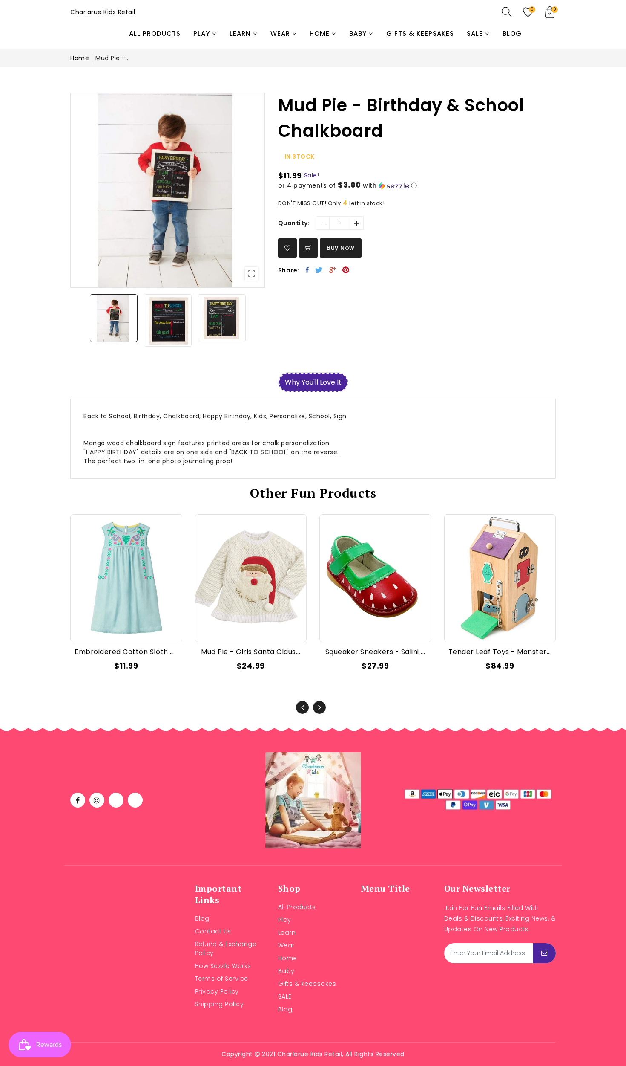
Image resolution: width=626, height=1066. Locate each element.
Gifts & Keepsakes (307, 983)
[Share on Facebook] (307, 270)
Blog (202, 918)
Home (79, 58)
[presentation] (302, 707)
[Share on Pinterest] (346, 270)
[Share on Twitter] (319, 270)
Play (284, 919)
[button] (417, 185)
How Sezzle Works (223, 966)
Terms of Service (221, 978)
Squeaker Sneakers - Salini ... (375, 652)
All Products (297, 907)
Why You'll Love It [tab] (313, 382)
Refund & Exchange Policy (226, 948)
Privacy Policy (217, 991)
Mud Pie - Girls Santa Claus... (250, 652)
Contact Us (213, 931)
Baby (286, 971)
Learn (287, 932)
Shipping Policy (219, 1004)
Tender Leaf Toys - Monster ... (500, 652)
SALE (285, 996)
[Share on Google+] (332, 270)
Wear (286, 945)
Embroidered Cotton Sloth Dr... (126, 652)
